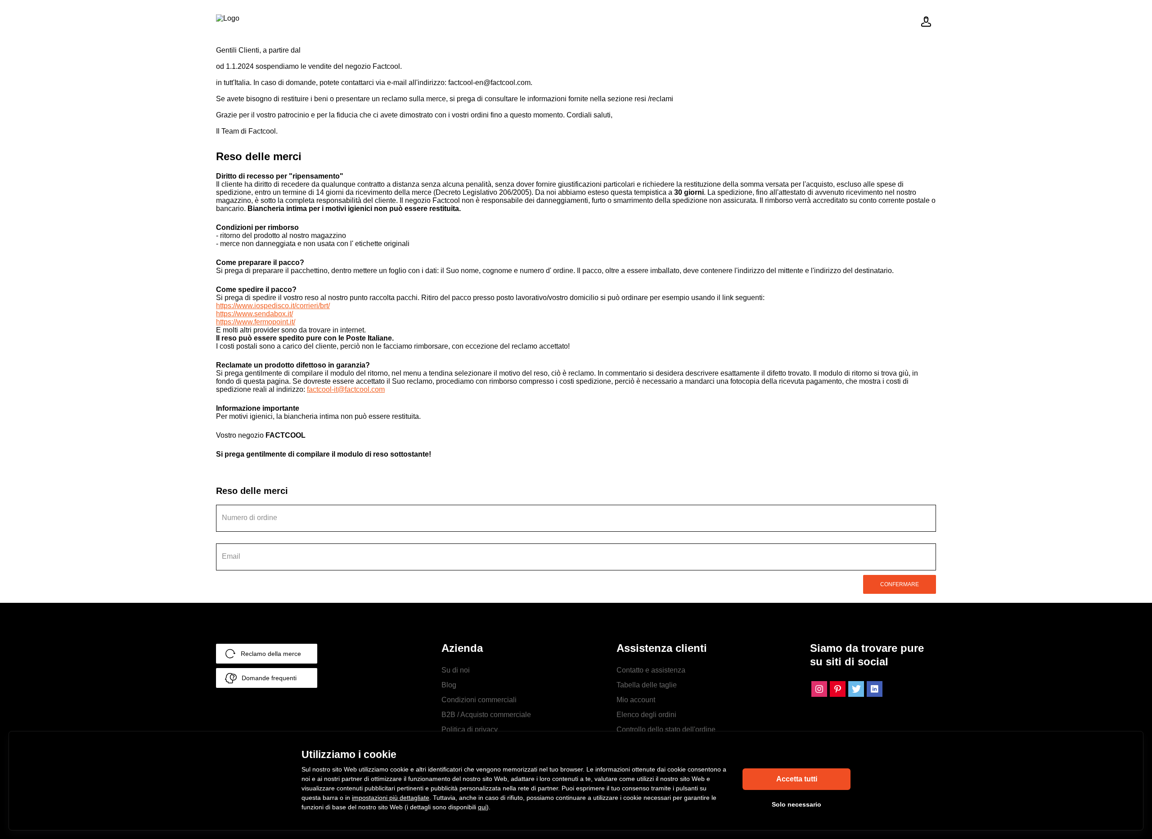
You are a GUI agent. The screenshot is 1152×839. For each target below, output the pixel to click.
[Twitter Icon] (856, 689)
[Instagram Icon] (819, 689)
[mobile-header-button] (926, 21)
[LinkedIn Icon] (874, 689)
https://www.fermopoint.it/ (255, 322)
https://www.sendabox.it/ (254, 314)
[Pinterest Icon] (837, 689)
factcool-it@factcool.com (346, 389)
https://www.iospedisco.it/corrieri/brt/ (273, 306)
